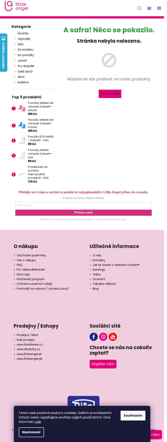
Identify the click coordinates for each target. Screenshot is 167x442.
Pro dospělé (26, 66)
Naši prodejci (26, 340)
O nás (97, 255)
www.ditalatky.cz (28, 349)
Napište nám (103, 364)
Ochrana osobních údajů (34, 284)
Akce (21, 77)
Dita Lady (23, 274)
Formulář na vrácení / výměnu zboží (42, 289)
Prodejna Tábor (27, 335)
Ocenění (99, 279)
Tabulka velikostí (104, 284)
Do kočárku (25, 50)
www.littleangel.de (29, 359)
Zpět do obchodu (110, 93)
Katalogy (99, 270)
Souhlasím (133, 415)
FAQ (19, 265)
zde (38, 421)
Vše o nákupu (26, 260)
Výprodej (24, 39)
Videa (97, 274)
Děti (20, 44)
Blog (96, 289)
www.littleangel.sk (29, 354)
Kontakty (99, 260)
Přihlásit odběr (83, 212)
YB (113, 337)
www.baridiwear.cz (30, 345)
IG (103, 337)
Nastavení (31, 432)
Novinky (23, 33)
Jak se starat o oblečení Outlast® (116, 265)
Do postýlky (26, 55)
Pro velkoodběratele (31, 270)
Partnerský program (31, 279)
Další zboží (25, 71)
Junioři (22, 60)
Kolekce (23, 82)
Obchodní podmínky (31, 255)
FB (94, 337)
